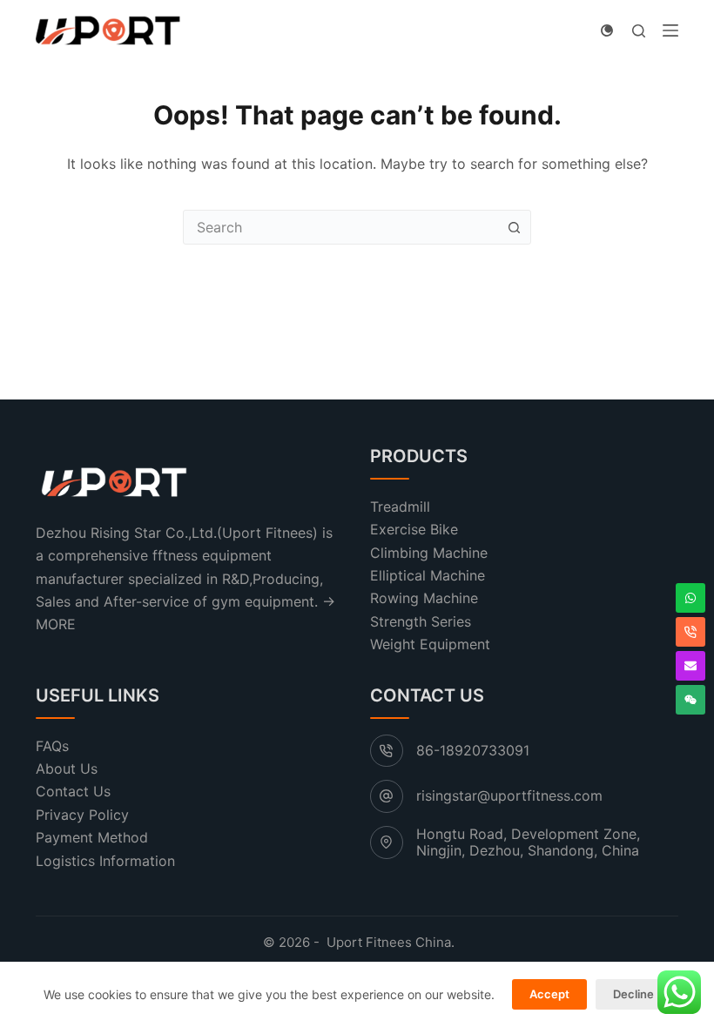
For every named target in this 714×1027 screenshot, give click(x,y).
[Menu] (670, 30)
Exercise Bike (414, 529)
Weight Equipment (430, 644)
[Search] (638, 30)
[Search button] (513, 227)
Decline (633, 994)
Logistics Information (105, 860)
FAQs (52, 746)
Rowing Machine (424, 598)
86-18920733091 (472, 750)
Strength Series (420, 621)
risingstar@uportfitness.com (509, 795)
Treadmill (400, 506)
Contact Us (73, 791)
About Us (67, 768)
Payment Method (92, 837)
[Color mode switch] (607, 30)
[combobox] (340, 227)
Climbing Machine (429, 552)
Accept (549, 994)
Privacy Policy (82, 814)
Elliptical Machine (427, 575)
